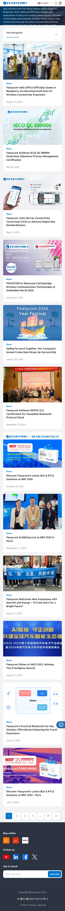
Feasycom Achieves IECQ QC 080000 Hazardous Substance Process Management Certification (32, 156)
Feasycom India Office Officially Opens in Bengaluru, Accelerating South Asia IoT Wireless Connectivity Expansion (31, 91)
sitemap (42, 905)
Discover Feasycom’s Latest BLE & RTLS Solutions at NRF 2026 (30, 477)
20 (48, 815)
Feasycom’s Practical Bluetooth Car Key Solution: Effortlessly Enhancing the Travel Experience (31, 730)
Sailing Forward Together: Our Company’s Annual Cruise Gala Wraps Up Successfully (31, 350)
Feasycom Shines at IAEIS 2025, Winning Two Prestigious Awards (30, 666)
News (9, 83)
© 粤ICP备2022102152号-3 (32, 898)
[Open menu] (60, 3)
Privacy (32, 905)
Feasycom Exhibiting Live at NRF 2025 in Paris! (30, 539)
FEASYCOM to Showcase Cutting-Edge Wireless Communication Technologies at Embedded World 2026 (30, 287)
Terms (24, 905)
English (45, 3)
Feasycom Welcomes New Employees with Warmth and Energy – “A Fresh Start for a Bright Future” (31, 603)
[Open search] (56, 3)
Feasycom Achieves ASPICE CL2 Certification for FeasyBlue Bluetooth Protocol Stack (28, 414)
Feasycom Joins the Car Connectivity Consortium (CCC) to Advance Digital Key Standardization (30, 222)
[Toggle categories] (56, 34)
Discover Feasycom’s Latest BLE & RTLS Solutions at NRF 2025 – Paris (30, 793)
